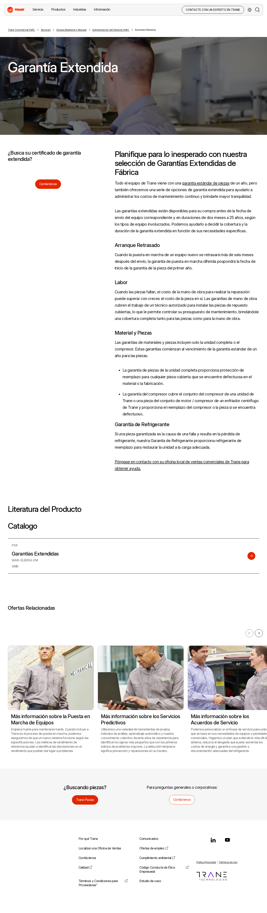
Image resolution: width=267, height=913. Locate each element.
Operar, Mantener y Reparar (71, 29)
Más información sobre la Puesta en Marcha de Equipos (50, 719)
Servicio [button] (37, 9)
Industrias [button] (79, 9)
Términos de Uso (228, 862)
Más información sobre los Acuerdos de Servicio (220, 719)
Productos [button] (58, 9)
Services (46, 29)
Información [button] (102, 9)
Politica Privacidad (206, 862)
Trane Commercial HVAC (21, 29)
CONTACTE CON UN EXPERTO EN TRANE (213, 9)
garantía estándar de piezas (205, 183)
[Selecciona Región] (249, 9)
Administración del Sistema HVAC (110, 29)
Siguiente (259, 633)
